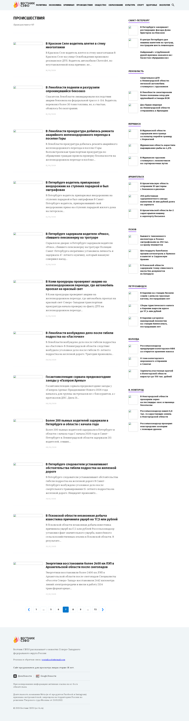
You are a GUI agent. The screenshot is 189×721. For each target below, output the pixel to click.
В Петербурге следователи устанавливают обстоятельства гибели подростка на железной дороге (81, 468)
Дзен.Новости (25, 676)
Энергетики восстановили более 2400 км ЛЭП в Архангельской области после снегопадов (80, 565)
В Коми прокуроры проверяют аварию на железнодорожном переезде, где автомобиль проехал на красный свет (79, 285)
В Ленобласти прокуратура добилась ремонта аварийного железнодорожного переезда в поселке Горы (80, 134)
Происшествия (84, 5)
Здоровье (151, 5)
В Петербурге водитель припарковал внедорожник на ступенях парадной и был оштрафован (77, 186)
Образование (116, 5)
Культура (130, 5)
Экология (164, 5)
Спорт (140, 5)
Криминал (68, 5)
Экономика (55, 5)
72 (95, 609)
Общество (100, 5)
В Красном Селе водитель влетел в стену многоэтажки (75, 45)
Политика (41, 5)
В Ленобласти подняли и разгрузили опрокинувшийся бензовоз (73, 89)
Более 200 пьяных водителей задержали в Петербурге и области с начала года (77, 422)
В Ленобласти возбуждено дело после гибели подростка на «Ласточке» (79, 335)
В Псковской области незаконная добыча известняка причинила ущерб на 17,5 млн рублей (82, 517)
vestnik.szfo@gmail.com (53, 659)
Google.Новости (48, 676)
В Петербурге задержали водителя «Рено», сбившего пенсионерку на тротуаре (77, 235)
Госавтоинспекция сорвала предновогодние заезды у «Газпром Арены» (78, 378)
